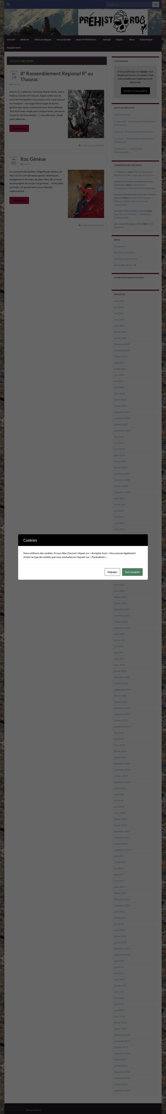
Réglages (112, 571)
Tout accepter (132, 571)
